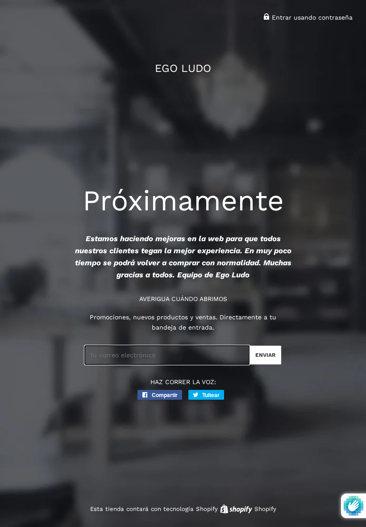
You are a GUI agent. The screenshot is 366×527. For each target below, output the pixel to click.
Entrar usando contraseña (311, 17)
